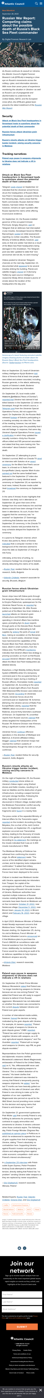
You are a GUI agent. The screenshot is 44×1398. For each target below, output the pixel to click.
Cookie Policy (27, 1350)
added (26, 1083)
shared (19, 187)
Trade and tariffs (17, 1214)
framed (14, 1018)
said (30, 224)
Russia (5, 1214)
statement (21, 857)
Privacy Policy (16, 1350)
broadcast (11, 488)
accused (6, 658)
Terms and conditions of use (22, 1354)
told (35, 373)
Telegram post (8, 408)
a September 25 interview (15, 1162)
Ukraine (29, 1214)
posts (13, 187)
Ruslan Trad (9, 569)
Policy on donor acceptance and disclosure (22, 1365)
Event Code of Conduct (16, 1373)
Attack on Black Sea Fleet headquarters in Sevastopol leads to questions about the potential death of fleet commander (21, 123)
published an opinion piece (14, 1133)
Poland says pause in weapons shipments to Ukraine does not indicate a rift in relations (21, 161)
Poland (37, 1209)
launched (6, 614)
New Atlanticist (8, 10)
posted (18, 233)
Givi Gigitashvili (10, 1183)
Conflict (5, 1205)
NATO (29, 1209)
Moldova (20, 1209)
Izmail (32, 631)
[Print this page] (19, 1248)
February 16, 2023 (21, 913)
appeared (23, 266)
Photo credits (30, 1373)
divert (26, 623)
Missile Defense (8, 1209)
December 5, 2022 (27, 907)
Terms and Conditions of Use (17, 1318)
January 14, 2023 (21, 910)
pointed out (7, 473)
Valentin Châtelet (11, 577)
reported (30, 605)
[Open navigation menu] (41, 3)
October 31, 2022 (26, 904)
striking (16, 631)
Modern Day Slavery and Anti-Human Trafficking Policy (22, 1369)
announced (32, 936)
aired (39, 458)
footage (13, 417)
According (19, 693)
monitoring (31, 649)
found (19, 810)
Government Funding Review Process (22, 1361)
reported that (8, 399)
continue (21, 731)
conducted (14, 781)
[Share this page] (24, 1248)
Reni (4, 635)
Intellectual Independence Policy (22, 1358)
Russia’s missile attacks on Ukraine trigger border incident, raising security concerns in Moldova (22, 143)
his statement (20, 840)
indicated (6, 543)
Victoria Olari (9, 962)
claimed (31, 717)
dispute (16, 1007)
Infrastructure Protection (20, 1205)
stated (23, 986)
